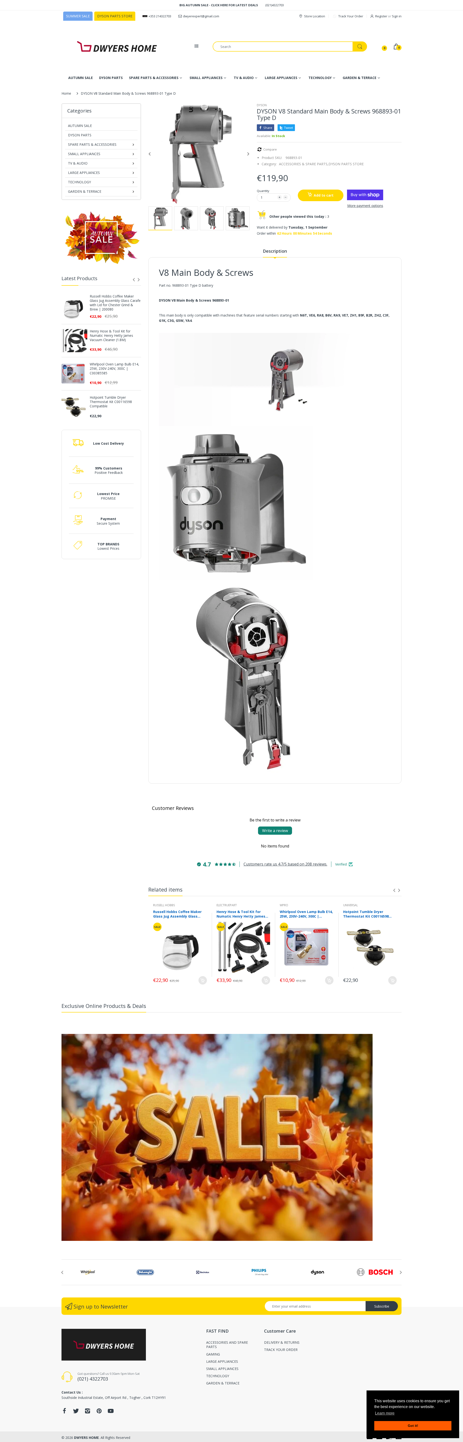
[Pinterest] (99, 1412)
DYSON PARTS (79, 135)
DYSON (262, 105)
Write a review (275, 830)
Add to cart (324, 195)
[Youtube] (111, 1412)
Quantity (263, 191)
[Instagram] (87, 1412)
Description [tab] (275, 251)
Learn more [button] (385, 1413)
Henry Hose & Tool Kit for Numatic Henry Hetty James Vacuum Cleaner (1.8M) (111, 335)
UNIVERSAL (350, 905)
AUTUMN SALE (80, 125)
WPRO (284, 905)
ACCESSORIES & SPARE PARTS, (303, 164)
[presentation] (133, 279)
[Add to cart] (202, 980)
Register (381, 16)
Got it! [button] (413, 1426)
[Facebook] (64, 1412)
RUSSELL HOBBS (164, 905)
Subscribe (381, 1306)
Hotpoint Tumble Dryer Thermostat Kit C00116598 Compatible (111, 401)
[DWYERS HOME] (116, 46)
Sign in (397, 16)
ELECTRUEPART (227, 905)
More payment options (365, 206)
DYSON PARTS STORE (346, 164)
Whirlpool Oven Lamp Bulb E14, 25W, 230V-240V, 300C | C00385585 (114, 368)
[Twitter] (76, 1412)
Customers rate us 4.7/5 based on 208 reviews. (285, 864)
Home (66, 93)
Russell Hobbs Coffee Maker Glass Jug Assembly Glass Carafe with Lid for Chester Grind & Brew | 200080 (115, 303)
